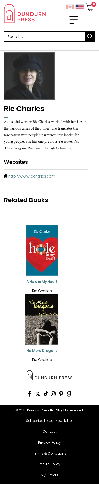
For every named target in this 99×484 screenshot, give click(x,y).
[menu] (74, 20)
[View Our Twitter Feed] (38, 394)
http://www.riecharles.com (31, 176)
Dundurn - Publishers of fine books (25, 13)
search (90, 36)
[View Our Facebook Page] (29, 394)
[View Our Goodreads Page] (68, 394)
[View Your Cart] (90, 5)
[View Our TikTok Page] (46, 394)
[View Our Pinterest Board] (61, 394)
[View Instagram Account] (53, 394)
